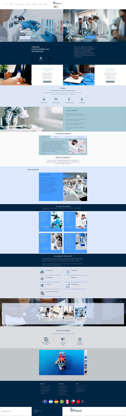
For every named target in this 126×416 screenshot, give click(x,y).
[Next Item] (85, 362)
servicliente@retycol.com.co (6, 411)
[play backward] (42, 401)
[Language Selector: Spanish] (56, 7)
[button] (40, 59)
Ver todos (42, 229)
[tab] (44, 136)
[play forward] (83, 401)
